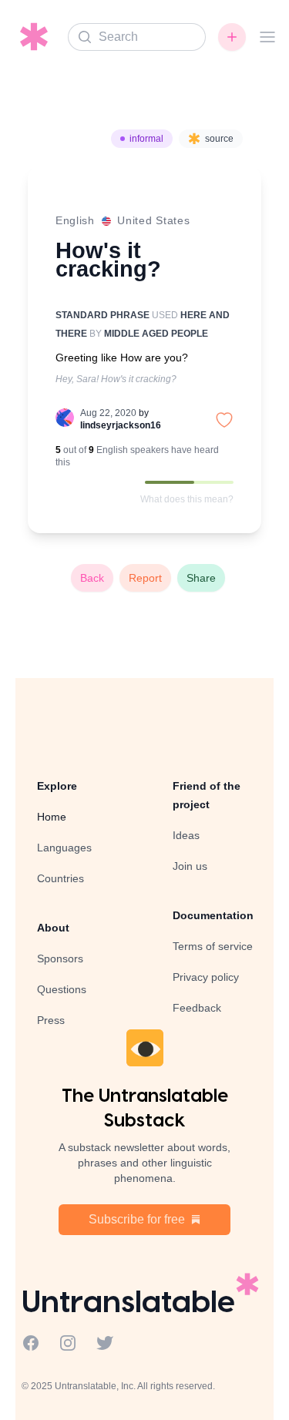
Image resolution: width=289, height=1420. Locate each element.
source (219, 138)
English (75, 220)
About (53, 927)
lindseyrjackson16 (120, 425)
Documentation (213, 915)
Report (145, 578)
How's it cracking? (108, 259)
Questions (61, 989)
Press (51, 1020)
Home (51, 817)
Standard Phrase (102, 315)
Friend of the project (206, 795)
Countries (60, 878)
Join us (190, 866)
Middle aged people (156, 333)
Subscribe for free (137, 1219)
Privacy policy (206, 977)
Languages (64, 847)
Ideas (186, 835)
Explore (57, 786)
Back (92, 578)
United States (153, 220)
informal (146, 138)
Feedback (197, 1008)
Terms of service (213, 946)
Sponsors (60, 958)
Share (201, 578)
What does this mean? (187, 499)
